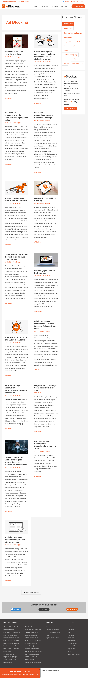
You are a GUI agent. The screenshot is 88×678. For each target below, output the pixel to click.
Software (64, 6)
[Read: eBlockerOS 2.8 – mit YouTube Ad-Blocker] (16, 41)
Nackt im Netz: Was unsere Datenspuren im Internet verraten (15, 539)
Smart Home (67, 59)
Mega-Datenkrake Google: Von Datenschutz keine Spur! (45, 387)
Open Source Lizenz (52, 638)
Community (44, 6)
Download (71, 638)
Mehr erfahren (70, 108)
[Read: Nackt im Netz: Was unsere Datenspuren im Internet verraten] (16, 527)
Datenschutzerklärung (53, 630)
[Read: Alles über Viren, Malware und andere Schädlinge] (16, 327)
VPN (65, 67)
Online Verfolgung (70, 55)
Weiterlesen (8, 98)
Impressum (49, 627)
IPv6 (78, 42)
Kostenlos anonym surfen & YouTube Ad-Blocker (16, 1)
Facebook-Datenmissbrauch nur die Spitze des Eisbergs (45, 115)
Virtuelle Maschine (77, 63)
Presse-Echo (72, 646)
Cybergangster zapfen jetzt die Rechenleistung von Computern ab (16, 256)
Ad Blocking (68, 24)
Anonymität (68, 28)
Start (35, 6)
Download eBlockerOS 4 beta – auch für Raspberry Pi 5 (20, 674)
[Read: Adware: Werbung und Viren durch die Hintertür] (16, 188)
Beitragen (54, 6)
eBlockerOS (68, 38)
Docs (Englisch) (73, 640)
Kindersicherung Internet (71, 46)
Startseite (71, 627)
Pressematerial (72, 643)
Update (66, 63)
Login (81, 1)
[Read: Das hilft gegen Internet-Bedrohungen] (46, 260)
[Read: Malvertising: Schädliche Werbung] (46, 188)
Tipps (76, 59)
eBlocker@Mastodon (74, 654)
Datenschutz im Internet (73, 33)
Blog (69, 632)
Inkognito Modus (69, 42)
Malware (67, 50)
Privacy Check (78, 6)
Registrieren (74, 1)
